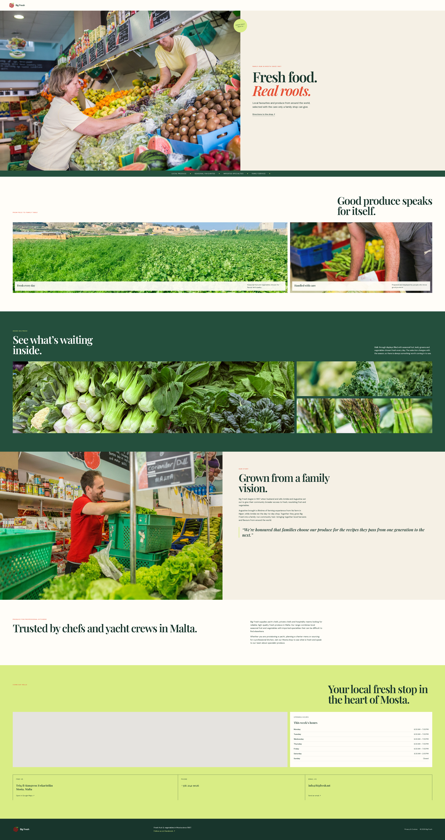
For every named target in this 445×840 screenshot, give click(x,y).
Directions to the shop (264, 114)
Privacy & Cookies (411, 829)
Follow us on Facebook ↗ (164, 831)
